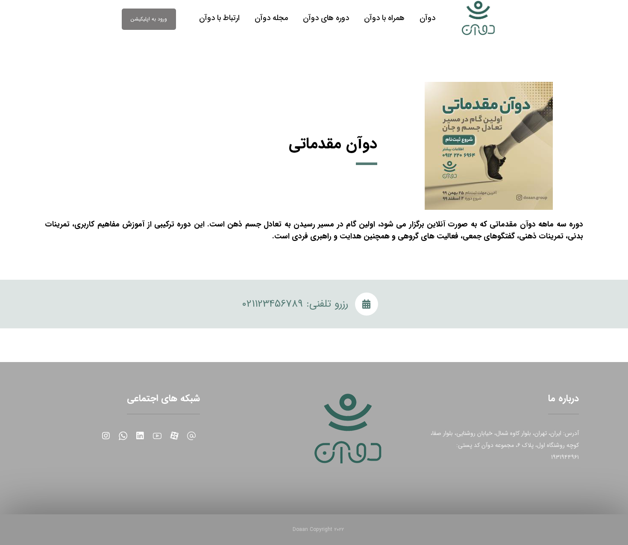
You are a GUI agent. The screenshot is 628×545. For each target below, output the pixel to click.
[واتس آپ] (123, 435)
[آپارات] (174, 435)
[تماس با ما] (191, 435)
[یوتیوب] (157, 435)
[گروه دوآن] (479, 18)
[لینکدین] (140, 435)
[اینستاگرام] (105, 435)
